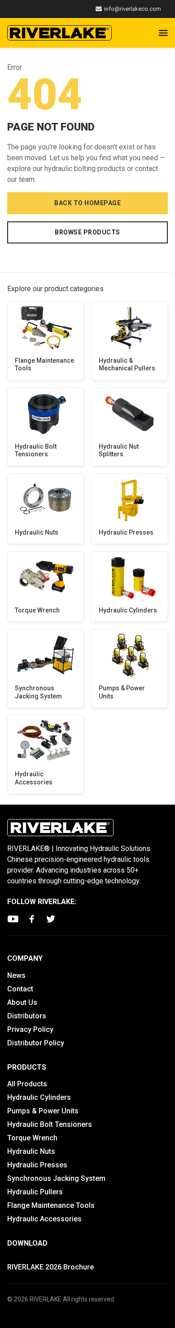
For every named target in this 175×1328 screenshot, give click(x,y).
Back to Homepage (87, 203)
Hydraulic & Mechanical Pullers (127, 364)
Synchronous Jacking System (38, 692)
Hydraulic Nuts (36, 532)
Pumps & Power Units (122, 692)
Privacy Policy (30, 1029)
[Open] (163, 33)
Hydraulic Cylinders (128, 610)
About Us (22, 1002)
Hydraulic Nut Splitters (119, 450)
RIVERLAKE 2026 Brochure (50, 1267)
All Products (27, 1084)
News (16, 975)
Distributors (26, 1016)
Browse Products (87, 232)
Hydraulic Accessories (33, 778)
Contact (20, 989)
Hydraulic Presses (126, 532)
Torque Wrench (37, 610)
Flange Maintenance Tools (44, 364)
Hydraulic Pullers (35, 1192)
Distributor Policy (35, 1043)
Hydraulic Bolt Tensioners (36, 450)
